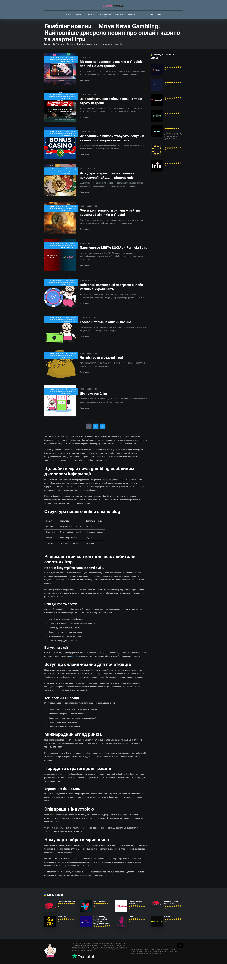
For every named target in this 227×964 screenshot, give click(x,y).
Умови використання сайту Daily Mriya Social (146, 953)
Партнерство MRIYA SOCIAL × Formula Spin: (113, 248)
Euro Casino (169, 145)
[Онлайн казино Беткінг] (121, 911)
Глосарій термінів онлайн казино (105, 322)
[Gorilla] (157, 927)
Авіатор (148, 951)
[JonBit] (157, 105)
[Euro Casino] (157, 155)
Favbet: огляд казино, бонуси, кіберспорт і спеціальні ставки (101, 920)
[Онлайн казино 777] (50, 911)
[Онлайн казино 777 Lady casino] (156, 905)
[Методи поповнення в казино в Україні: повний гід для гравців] (60, 69)
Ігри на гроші (105, 14)
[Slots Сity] (50, 927)
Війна (68, 14)
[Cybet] (157, 90)
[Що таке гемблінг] (60, 400)
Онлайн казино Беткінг (135, 902)
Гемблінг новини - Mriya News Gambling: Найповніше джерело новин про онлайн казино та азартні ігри (62, 59)
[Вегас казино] (86, 911)
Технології (119, 14)
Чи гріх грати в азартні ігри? (101, 358)
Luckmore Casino (171, 111)
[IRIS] (157, 171)
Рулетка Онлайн (136, 951)
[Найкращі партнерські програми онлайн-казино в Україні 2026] (60, 292)
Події (141, 14)
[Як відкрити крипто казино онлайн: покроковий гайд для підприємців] (60, 180)
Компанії (92, 14)
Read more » (85, 80)
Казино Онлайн (162, 949)
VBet (131, 917)
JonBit (167, 95)
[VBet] (121, 927)
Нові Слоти (173, 951)
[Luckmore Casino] (157, 121)
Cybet (166, 80)
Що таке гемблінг (93, 393)
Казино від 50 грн (160, 951)
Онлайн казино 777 (66, 901)
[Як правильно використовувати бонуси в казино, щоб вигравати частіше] (60, 143)
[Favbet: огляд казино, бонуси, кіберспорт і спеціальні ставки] (86, 927)
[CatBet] (157, 136)
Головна (47, 44)
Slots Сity (62, 917)
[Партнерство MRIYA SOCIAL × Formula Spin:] (60, 255)
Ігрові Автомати (136, 949)
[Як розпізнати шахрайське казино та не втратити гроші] (60, 106)
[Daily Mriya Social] (113, 5)
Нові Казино (149, 949)
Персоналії (79, 14)
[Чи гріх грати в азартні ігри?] (60, 364)
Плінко (173, 949)
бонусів (74, 656)
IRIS (166, 161)
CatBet (167, 126)
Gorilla (167, 917)
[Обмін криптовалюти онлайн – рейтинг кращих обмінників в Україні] (60, 218)
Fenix (166, 65)
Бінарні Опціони (154, 14)
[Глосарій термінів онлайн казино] (60, 328)
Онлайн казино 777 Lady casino (172, 902)
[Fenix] (157, 75)
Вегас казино (99, 901)
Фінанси (131, 14)
